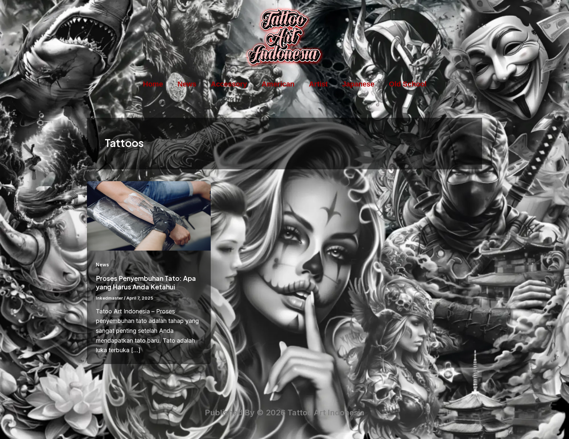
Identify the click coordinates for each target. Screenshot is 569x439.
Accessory (229, 84)
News (186, 84)
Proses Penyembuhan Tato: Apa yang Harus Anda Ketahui (146, 282)
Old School (407, 84)
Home (153, 84)
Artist (318, 84)
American (277, 84)
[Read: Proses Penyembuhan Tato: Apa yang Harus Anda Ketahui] (149, 215)
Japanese (358, 84)
